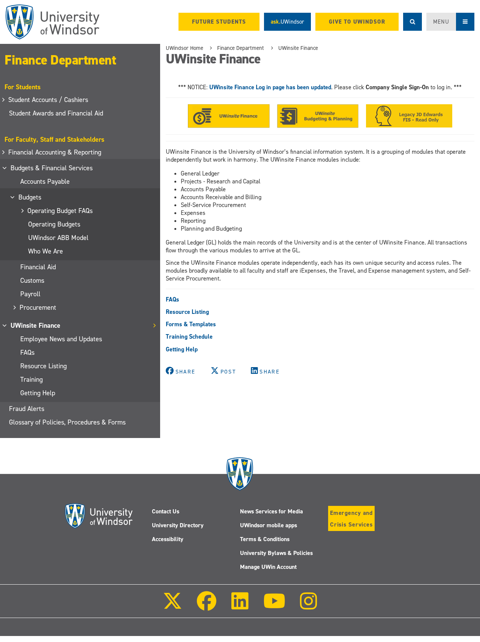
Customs (32, 280)
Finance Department (60, 60)
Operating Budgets (54, 224)
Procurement (38, 307)
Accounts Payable (45, 181)
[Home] (52, 21)
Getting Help (37, 393)
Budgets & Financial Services (52, 168)
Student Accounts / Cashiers (48, 99)
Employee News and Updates (61, 339)
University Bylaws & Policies (276, 553)
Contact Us (165, 511)
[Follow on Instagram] (308, 606)
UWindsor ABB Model (58, 237)
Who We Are (45, 251)
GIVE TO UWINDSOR (357, 22)
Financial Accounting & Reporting (55, 152)
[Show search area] (412, 22)
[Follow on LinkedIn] (239, 606)
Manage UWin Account (268, 567)
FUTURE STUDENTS (219, 22)
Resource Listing (43, 366)
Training (31, 379)
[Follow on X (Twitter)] (172, 606)
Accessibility (167, 539)
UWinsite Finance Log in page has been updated (270, 87)
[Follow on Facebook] (206, 606)
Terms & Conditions (265, 539)
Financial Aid (38, 267)
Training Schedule (189, 336)
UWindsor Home (184, 48)
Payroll (30, 294)
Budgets (30, 197)
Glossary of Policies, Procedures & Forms (67, 422)
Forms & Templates (191, 324)
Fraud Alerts (26, 408)
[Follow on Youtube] (274, 606)
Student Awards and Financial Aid (56, 113)
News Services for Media (271, 511)
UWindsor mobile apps (268, 525)
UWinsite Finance (35, 325)
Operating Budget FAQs (60, 210)
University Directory (178, 525)
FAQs (27, 352)
